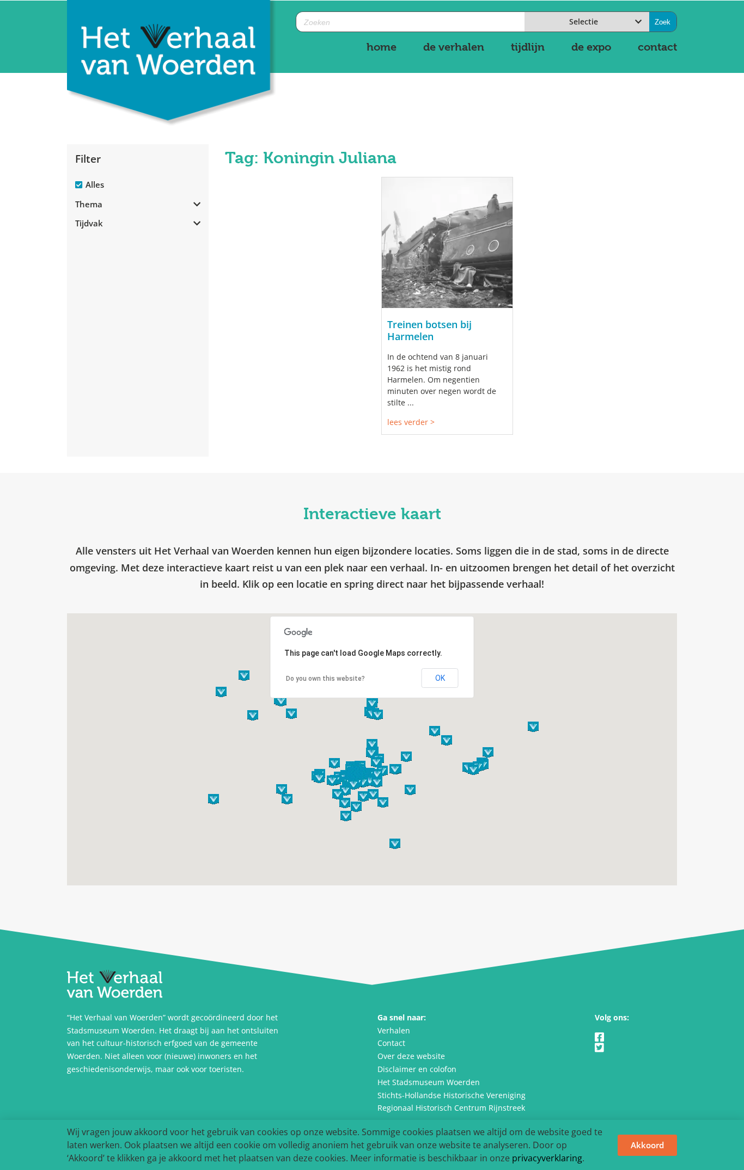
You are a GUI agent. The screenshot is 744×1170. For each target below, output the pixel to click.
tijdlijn (528, 47)
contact (657, 47)
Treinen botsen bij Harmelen (429, 330)
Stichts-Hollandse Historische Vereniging (451, 1095)
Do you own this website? (325, 678)
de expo (591, 47)
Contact (391, 1043)
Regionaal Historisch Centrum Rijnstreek (451, 1108)
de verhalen (453, 47)
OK (440, 678)
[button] (369, 780)
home (382, 47)
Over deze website (411, 1056)
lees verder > (411, 422)
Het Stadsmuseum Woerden (428, 1082)
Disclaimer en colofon (416, 1069)
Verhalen (393, 1030)
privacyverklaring (547, 1158)
